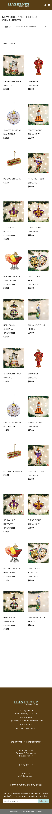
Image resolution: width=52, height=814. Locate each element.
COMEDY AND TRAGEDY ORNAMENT (34, 280)
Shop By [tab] (7, 27)
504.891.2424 (26, 717)
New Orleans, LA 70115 (26, 713)
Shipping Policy (26, 750)
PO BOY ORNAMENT (13, 179)
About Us (26, 773)
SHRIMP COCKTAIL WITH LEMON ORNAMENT (12, 280)
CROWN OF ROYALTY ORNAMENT (9, 232)
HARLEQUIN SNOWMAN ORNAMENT (9, 329)
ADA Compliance (26, 776)
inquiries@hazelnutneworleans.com (26, 720)
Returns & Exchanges (26, 753)
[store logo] (18, 5)
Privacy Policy (26, 756)
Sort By (19, 27)
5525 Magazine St (26, 710)
